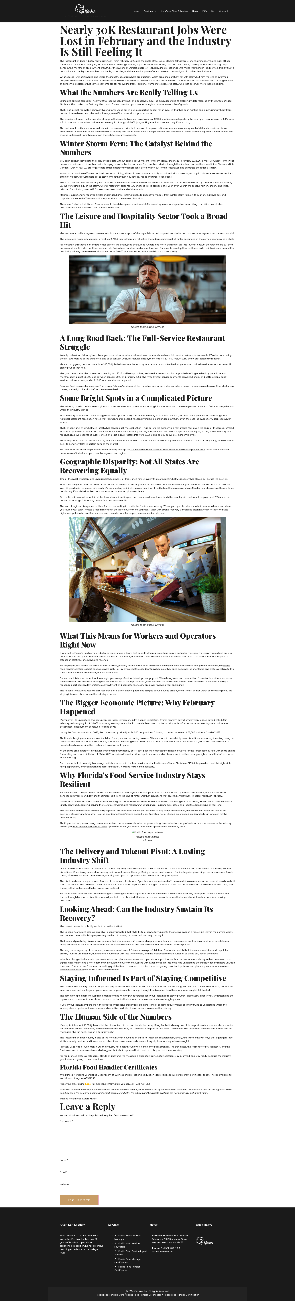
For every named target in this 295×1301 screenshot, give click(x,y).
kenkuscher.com (140, 1008)
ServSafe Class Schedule (174, 11)
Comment (66, 1121)
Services (148, 11)
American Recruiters (123, 754)
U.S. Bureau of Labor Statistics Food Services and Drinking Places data (167, 449)
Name (64, 1160)
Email (63, 1172)
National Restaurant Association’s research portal (90, 690)
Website (64, 1184)
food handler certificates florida (90, 826)
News (195, 11)
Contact (223, 11)
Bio (212, 11)
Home (136, 11)
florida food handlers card (126, 248)
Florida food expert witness (83, 1098)
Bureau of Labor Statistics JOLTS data (178, 763)
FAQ (205, 11)
